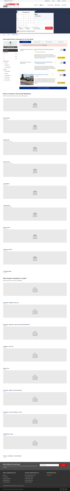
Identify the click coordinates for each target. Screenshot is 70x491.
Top (60, 42)
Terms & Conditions (6, 478)
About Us (5, 475)
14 (21, 20)
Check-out (26, 27)
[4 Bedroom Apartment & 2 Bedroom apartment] (27, 50)
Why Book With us (6, 480)
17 (28, 20)
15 (23, 20)
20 (18, 23)
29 (23, 25)
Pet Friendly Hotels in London (30, 475)
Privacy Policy (5, 477)
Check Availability (61, 57)
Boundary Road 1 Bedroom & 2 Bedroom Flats (43, 62)
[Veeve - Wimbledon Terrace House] (27, 79)
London (8, 34)
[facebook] (61, 489)
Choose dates (44, 45)
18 (30, 20)
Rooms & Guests (35, 27)
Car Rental (51, 5)
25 (30, 23)
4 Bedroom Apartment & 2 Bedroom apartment (44, 49)
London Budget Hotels (29, 477)
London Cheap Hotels (29, 480)
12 (33, 18)
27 (18, 25)
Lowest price (37, 42)
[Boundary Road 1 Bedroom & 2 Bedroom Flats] (27, 63)
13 (18, 20)
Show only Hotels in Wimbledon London (27, 31)
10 (28, 18)
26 (33, 23)
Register (59, 1)
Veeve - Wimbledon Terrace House (41, 74)
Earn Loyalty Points (6, 482)
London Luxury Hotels (29, 478)
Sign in (53, 1)
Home (36, 5)
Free (49, 42)
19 (33, 20)
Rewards (58, 5)
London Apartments (28, 482)
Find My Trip (47, 1)
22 (23, 23)
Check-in (19, 27)
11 (30, 18)
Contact (64, 5)
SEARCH (48, 28)
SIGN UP (63, 465)
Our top (25, 42)
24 (28, 23)
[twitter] (63, 489)
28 (21, 25)
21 (21, 23)
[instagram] (66, 489)
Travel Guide (49, 475)
